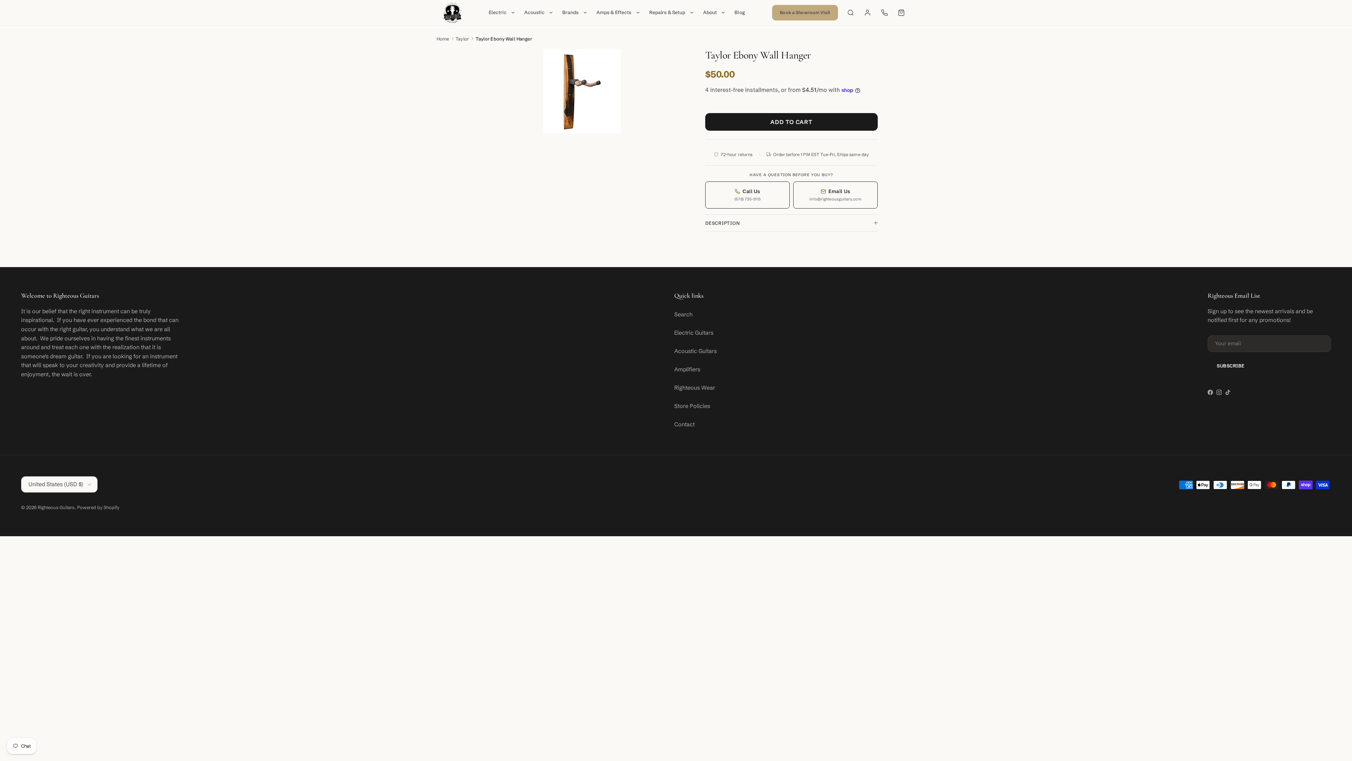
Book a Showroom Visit (805, 12)
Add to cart (791, 121)
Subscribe (1231, 366)
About (710, 13)
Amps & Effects (614, 13)
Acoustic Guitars (695, 350)
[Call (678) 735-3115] (884, 13)
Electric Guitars (693, 332)
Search (683, 314)
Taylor (462, 39)
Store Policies (692, 405)
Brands (570, 13)
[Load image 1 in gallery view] (582, 91)
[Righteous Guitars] (452, 12)
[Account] (867, 13)
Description (722, 223)
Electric (498, 13)
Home (443, 39)
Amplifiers (687, 369)
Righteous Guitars (56, 507)
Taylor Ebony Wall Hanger (504, 39)
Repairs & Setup (667, 13)
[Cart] (901, 13)
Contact (684, 424)
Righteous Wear (694, 387)
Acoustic (534, 13)
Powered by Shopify (98, 507)
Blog (739, 13)
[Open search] (851, 13)
